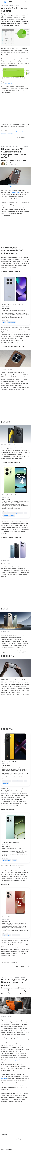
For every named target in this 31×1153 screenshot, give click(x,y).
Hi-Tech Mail (18, 146)
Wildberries (10, 513)
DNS (4, 322)
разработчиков (20, 1060)
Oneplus (14, 860)
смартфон (4, 1078)
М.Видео (12, 515)
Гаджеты (26, 146)
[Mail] (5, 2)
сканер (8, 697)
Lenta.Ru (17, 977)
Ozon (4, 513)
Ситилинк (5, 515)
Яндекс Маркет (11, 322)
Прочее (17, 5)
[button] (15, 37)
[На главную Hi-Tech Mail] (9, 2)
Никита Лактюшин (11, 163)
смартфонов (15, 192)
